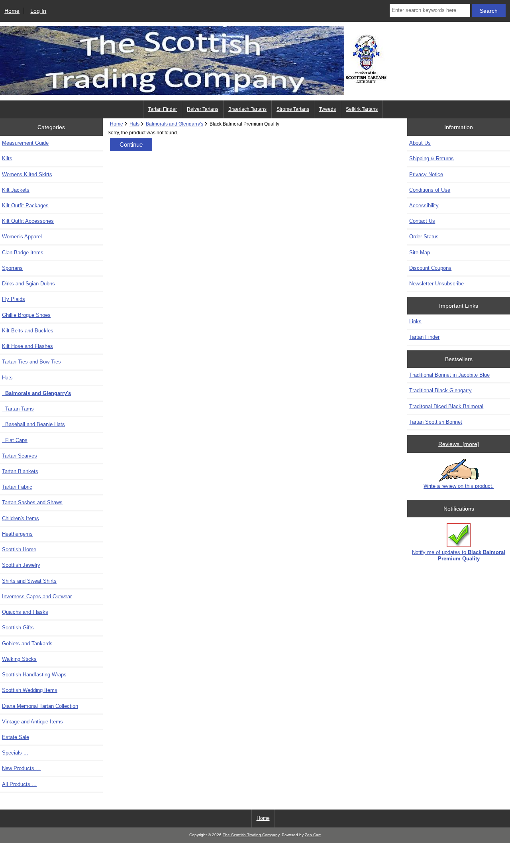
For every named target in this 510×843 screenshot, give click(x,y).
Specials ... (15, 753)
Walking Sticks (19, 659)
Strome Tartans (293, 109)
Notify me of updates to (458, 555)
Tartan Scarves (19, 456)
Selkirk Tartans (362, 109)
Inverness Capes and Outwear (37, 596)
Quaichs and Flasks (25, 612)
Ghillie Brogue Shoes (26, 315)
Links (415, 321)
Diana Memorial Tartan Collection (40, 706)
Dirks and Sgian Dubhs (28, 284)
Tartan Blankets (20, 471)
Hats (134, 123)
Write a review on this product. (459, 486)
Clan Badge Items (22, 252)
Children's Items (20, 518)
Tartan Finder (162, 109)
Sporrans (12, 268)
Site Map (419, 252)
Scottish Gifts (18, 628)
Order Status (424, 237)
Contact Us (422, 221)
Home (12, 11)
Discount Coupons (430, 268)
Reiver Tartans (202, 109)
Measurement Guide (25, 143)
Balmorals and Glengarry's (174, 123)
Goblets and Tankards (27, 643)
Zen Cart (313, 835)
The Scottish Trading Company (251, 835)
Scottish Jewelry (21, 565)
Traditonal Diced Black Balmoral (446, 406)
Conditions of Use (429, 190)
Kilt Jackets (15, 190)
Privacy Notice (426, 174)
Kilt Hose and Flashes (27, 346)
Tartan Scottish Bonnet (435, 422)
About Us (420, 143)
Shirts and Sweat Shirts (29, 581)
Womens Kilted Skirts (27, 174)
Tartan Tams (18, 409)
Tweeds (327, 109)
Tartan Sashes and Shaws (32, 502)
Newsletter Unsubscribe (436, 284)
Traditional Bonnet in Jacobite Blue (449, 375)
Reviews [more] (458, 444)
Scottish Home (19, 549)
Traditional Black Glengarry (440, 390)
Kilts (7, 158)
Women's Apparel (22, 237)
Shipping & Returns (431, 158)
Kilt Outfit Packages (25, 205)
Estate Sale (15, 737)
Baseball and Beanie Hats (33, 424)
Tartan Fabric (17, 487)
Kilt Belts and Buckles (27, 331)
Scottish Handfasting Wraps (34, 675)
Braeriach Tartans (247, 109)
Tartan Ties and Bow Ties (31, 362)
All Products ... (19, 784)
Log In (38, 11)
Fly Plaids (13, 299)
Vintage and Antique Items (32, 722)
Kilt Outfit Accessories (28, 221)
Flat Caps (14, 440)
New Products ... (21, 768)
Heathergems (17, 534)
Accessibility (424, 205)
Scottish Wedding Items (29, 690)
